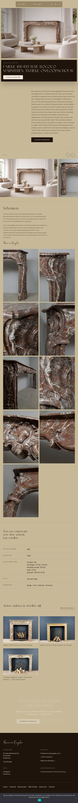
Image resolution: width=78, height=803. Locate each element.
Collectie (12, 787)
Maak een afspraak (51, 721)
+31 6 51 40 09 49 (46, 757)
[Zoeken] (52, 4)
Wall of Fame (32, 787)
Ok (39, 800)
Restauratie (22, 787)
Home (5, 787)
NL (56, 4)
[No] (76, 798)
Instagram (6, 771)
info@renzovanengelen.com (50, 753)
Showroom (43, 787)
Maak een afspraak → (48, 761)
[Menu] (19, 4)
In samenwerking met (53, 771)
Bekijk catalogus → (67, 608)
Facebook (6, 774)
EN (59, 4)
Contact (52, 787)
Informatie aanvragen (28, 721)
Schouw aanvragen (13, 77)
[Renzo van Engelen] (39, 4)
